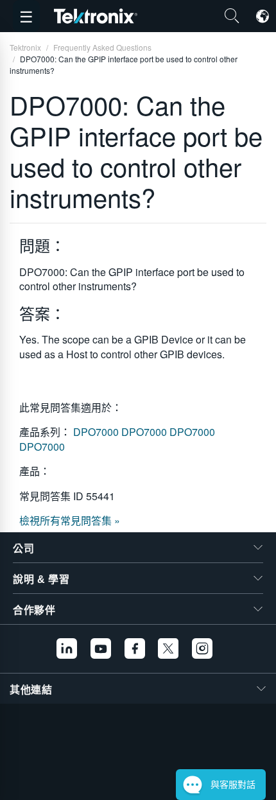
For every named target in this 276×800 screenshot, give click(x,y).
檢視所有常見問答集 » (69, 520)
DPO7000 (97, 431)
